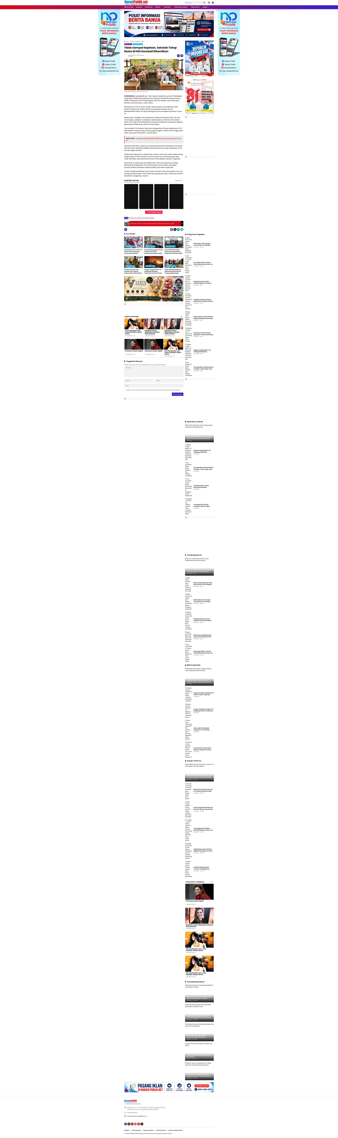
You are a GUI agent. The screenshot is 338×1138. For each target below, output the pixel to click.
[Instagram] (135, 1124)
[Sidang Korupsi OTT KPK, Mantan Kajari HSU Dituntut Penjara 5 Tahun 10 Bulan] (188, 283)
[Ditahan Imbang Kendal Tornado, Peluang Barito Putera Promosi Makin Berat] (188, 869)
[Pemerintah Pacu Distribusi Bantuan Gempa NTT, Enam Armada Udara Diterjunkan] (188, 749)
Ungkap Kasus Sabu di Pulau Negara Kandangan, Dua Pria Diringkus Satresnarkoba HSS (203, 850)
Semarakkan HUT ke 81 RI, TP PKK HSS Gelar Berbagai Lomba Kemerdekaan (133, 251)
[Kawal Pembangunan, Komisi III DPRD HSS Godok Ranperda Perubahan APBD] (153, 242)
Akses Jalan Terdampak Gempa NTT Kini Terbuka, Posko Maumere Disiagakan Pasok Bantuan (203, 729)
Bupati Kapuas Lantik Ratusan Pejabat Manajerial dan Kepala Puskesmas (204, 317)
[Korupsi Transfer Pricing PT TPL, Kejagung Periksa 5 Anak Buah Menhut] (188, 710)
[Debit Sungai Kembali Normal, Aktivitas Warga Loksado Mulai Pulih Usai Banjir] (188, 809)
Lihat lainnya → (179, 180)
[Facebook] (171, 229)
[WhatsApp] (181, 229)
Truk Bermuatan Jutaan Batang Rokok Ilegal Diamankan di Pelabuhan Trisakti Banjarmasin (202, 486)
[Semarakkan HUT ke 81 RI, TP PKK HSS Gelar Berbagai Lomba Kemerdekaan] (133, 242)
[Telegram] (178, 229)
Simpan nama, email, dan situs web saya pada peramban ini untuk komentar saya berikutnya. (153, 390)
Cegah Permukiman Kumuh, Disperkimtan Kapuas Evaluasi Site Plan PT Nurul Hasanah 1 (203, 300)
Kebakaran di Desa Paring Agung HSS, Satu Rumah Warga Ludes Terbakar (204, 333)
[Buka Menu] (213, 3)
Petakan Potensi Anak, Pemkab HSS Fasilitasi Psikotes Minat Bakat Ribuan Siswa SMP (133, 271)
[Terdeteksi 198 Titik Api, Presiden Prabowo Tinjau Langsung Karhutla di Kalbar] (188, 506)
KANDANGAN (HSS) (138, 44)
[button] (204, 2)
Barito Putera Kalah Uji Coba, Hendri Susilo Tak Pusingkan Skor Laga (203, 583)
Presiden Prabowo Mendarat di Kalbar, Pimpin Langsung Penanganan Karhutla (204, 694)
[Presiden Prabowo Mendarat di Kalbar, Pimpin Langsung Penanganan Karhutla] (188, 694)
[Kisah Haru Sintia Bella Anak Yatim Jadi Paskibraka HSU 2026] (188, 636)
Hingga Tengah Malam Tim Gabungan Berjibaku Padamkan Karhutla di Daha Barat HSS (153, 271)
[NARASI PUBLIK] (136, 2)
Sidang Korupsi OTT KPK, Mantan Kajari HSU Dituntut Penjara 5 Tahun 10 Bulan (202, 282)
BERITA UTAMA (128, 44)
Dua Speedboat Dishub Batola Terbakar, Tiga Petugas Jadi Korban (203, 368)
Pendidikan (151, 218)
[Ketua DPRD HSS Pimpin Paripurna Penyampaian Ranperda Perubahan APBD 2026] (174, 242)
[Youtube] (138, 1124)
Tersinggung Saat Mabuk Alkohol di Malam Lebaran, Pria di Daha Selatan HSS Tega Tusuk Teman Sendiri (203, 829)
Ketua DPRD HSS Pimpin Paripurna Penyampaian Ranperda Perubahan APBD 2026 (173, 251)
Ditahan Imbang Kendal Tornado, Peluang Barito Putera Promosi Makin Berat (203, 868)
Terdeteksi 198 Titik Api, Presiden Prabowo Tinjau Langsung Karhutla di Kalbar (203, 505)
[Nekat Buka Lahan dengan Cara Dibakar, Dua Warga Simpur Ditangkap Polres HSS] (188, 245)
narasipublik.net (141, 96)
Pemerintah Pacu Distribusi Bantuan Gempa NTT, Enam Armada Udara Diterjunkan (202, 749)
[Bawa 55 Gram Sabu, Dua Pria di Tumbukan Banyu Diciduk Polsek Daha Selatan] (188, 791)
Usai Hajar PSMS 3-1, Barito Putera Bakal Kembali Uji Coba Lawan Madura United (203, 263)
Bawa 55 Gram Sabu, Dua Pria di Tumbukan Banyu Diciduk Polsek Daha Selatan (203, 790)
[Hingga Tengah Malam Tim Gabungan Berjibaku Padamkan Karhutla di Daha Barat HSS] (153, 262)
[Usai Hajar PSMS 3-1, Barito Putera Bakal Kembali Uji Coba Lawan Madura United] (188, 264)
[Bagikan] (181, 55)
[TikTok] (141, 1124)
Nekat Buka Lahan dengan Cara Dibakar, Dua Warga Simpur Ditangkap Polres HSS (203, 244)
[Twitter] (174, 229)
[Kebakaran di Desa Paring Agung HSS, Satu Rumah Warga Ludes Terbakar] (188, 334)
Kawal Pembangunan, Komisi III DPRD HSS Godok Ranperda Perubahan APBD (153, 251)
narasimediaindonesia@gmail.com (137, 1116)
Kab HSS (142, 218)
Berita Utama (133, 218)
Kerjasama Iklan (148, 1130)
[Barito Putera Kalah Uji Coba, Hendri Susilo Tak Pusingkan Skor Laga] (188, 584)
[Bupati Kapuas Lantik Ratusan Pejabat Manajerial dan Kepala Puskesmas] (188, 318)
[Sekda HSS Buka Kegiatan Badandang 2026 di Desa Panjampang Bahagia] (174, 262)
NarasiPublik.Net (132, 55)
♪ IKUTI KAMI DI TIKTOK (154, 212)
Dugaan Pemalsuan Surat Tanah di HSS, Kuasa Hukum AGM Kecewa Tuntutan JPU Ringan (202, 620)
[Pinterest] (132, 1124)
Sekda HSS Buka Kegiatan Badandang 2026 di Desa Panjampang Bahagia (173, 271)
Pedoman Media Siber (175, 1130)
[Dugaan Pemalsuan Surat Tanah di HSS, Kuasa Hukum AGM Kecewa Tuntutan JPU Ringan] (188, 620)
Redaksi (126, 1130)
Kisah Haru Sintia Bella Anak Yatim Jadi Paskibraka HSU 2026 (202, 636)
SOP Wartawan (161, 1130)
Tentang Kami (136, 1130)
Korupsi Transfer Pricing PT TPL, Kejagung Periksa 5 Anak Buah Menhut (204, 710)
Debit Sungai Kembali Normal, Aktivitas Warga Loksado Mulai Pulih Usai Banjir (204, 808)
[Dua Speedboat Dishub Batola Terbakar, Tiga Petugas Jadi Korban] (188, 368)
